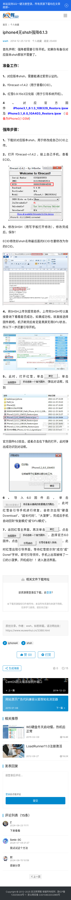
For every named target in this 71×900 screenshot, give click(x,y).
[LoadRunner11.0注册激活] (13, 751)
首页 (5, 24)
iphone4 (13, 643)
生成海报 (13, 668)
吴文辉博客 (36, 891)
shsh (29, 643)
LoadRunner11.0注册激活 (44, 746)
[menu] (65, 15)
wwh (5, 40)
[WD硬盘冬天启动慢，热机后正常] (13, 732)
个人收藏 (37, 40)
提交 (35, 800)
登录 (49, 592)
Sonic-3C (15, 839)
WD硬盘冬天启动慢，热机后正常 (45, 729)
